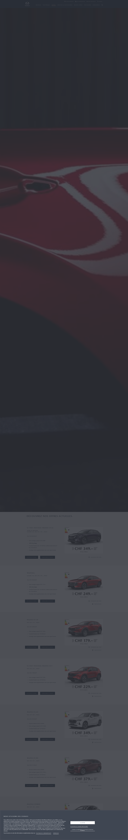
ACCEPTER (82, 822)
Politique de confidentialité (43, 833)
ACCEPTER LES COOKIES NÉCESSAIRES (79, 826)
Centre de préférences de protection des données (82, 830)
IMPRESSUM (56, 833)
